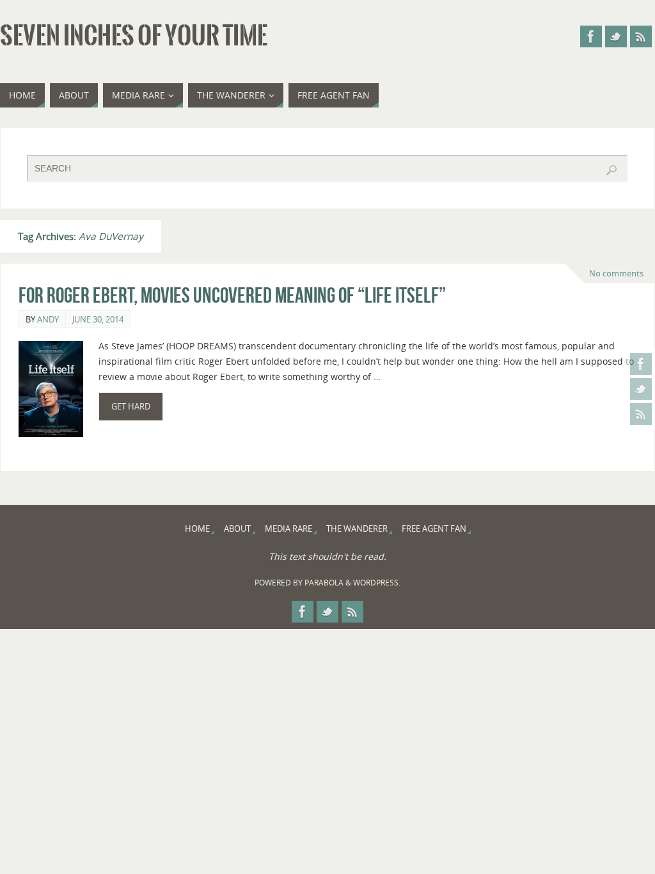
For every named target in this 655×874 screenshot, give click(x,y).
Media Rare (288, 528)
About (237, 528)
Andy (48, 319)
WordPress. (376, 582)
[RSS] (641, 414)
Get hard (130, 406)
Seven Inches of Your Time (133, 36)
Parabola (323, 582)
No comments (616, 273)
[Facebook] (641, 364)
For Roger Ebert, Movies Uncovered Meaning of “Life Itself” (232, 295)
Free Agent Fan (434, 528)
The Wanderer (357, 528)
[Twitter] (641, 389)
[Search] (611, 170)
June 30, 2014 (97, 319)
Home (197, 528)
